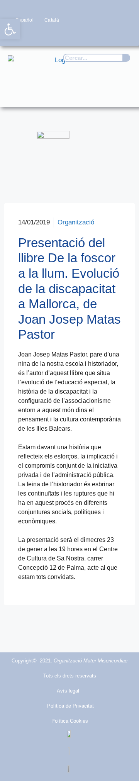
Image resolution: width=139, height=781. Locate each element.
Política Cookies (69, 721)
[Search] (125, 57)
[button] (122, 93)
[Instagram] (93, 34)
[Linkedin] (123, 34)
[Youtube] (108, 34)
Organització (76, 222)
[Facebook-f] (63, 34)
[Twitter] (78, 34)
